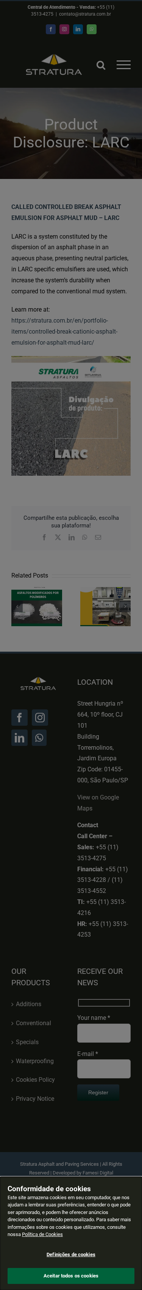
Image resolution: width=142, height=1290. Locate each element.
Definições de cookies (71, 1254)
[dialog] (71, 1233)
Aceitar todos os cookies (71, 1276)
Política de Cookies (42, 1234)
